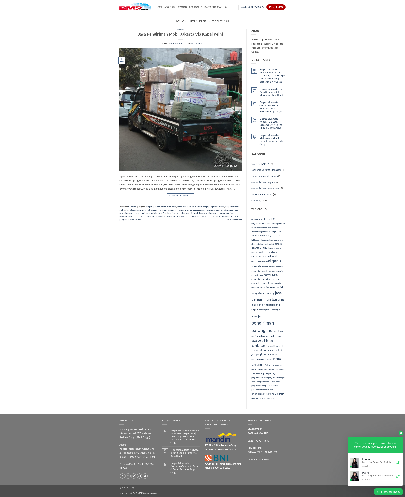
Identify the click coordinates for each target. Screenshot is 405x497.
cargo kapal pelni (168, 206)
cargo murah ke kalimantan (189, 206)
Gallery (131, 488)
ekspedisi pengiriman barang (265, 279)
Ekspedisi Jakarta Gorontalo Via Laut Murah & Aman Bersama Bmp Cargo (270, 107)
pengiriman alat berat (259, 377)
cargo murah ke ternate (269, 227)
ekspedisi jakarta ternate (264, 255)
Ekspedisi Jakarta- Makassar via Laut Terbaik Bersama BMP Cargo (271, 140)
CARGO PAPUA (260, 163)
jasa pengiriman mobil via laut (266, 350)
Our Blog (180, 30)
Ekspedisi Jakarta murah (264, 175)
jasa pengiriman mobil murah (185, 213)
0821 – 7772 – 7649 (258, 459)
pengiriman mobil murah (130, 219)
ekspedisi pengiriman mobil (137, 210)
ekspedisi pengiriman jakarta (266, 283)
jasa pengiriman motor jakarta (177, 216)
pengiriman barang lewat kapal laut (264, 386)
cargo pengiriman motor (213, 206)
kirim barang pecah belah (274, 369)
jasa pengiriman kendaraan (187, 210)
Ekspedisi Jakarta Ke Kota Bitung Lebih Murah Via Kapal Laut (271, 91)
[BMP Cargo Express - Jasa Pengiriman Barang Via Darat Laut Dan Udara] (135, 7)
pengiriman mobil (230, 216)
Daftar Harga (212, 7)
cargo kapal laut (153, 206)
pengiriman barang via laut (267, 393)
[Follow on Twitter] (133, 476)
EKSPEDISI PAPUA (261, 194)
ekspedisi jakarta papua (264, 182)
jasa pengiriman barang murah (265, 322)
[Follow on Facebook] (122, 476)
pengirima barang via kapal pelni (206, 216)
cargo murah (273, 219)
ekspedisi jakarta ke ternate (262, 244)
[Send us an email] (139, 476)
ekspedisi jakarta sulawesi (265, 188)
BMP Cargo (196, 43)
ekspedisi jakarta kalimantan (271, 240)
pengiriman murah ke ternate (262, 398)
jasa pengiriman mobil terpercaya (214, 213)
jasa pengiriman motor (153, 216)
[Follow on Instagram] (128, 476)
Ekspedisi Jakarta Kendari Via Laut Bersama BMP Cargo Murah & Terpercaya (270, 123)
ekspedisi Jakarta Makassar (266, 169)
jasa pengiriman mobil (274, 346)
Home (159, 7)
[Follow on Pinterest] (145, 476)
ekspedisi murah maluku (263, 271)
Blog (122, 488)
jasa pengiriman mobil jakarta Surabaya (153, 213)
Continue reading (180, 195)
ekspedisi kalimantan (259, 261)
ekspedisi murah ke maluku (272, 266)
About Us (169, 7)
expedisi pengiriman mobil (162, 210)
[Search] (226, 7)
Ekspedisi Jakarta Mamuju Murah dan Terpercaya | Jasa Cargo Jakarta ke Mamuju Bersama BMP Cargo (272, 75)
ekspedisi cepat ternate (260, 231)
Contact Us (195, 7)
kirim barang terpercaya (264, 373)
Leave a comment (234, 219)
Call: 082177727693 (252, 7)
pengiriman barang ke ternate (268, 382)
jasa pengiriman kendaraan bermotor (217, 210)
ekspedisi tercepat (258, 288)
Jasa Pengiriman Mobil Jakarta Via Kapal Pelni (180, 34)
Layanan (182, 7)
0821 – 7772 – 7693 (258, 440)
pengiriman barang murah (262, 390)
